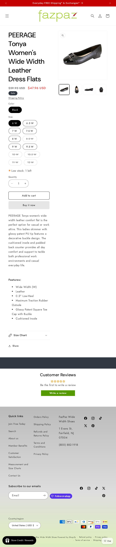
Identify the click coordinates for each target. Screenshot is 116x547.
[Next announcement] (110, 3)
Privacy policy (101, 537)
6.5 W (30, 123)
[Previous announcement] (6, 3)
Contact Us (14, 475)
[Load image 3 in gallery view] (88, 89)
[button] (7, 16)
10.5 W (34, 155)
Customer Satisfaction (14, 455)
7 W (14, 131)
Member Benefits (17, 445)
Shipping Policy (16, 98)
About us (13, 438)
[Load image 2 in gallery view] (76, 89)
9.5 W (30, 146)
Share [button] (15, 345)
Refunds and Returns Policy (41, 433)
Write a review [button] (58, 393)
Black (15, 109)
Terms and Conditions (40, 445)
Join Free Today (16, 424)
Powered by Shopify (67, 537)
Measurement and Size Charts (18, 466)
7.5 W (29, 131)
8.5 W (31, 139)
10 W (17, 155)
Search (12, 431)
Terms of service (82, 540)
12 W (32, 163)
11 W (17, 163)
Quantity (12, 177)
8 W (14, 138)
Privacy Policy (41, 454)
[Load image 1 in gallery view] (64, 89)
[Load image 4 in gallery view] (101, 89)
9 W (14, 146)
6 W (14, 123)
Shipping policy (100, 540)
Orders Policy (41, 417)
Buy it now (29, 205)
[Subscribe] (44, 495)
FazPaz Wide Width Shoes (45, 537)
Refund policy (85, 537)
